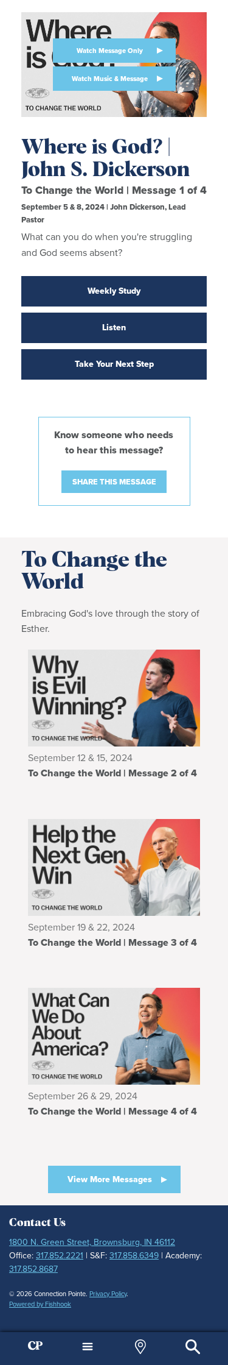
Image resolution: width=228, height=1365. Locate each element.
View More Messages (109, 1179)
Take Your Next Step (114, 364)
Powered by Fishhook (40, 1304)
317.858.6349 (134, 1255)
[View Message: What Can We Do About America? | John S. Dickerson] (114, 1036)
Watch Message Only (110, 50)
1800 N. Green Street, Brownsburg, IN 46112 (92, 1242)
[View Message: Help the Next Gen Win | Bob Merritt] (114, 867)
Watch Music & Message (110, 78)
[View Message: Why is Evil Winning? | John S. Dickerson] (114, 698)
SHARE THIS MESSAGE (114, 482)
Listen (114, 327)
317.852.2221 (59, 1255)
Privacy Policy (107, 1294)
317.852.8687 (33, 1269)
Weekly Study (114, 291)
